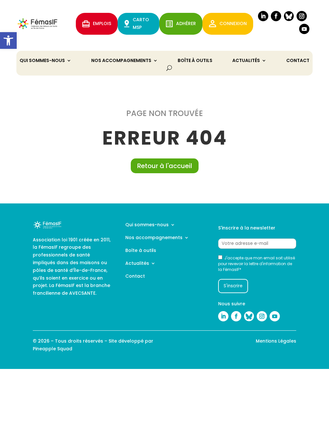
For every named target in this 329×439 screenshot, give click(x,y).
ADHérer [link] (186, 23)
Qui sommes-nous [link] (42, 61)
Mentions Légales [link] (276, 341)
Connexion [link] (233, 23)
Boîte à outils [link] (195, 61)
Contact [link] (297, 61)
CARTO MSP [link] (141, 23)
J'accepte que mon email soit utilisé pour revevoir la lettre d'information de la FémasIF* (256, 263)
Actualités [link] (246, 61)
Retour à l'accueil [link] (164, 165)
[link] (8, 40)
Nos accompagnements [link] (121, 61)
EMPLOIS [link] (102, 23)
